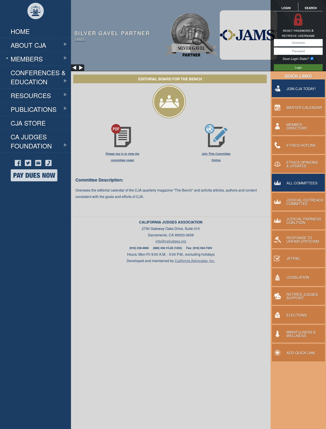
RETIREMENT (24, 190)
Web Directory (29, 200)
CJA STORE (28, 122)
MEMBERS (27, 58)
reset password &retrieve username (298, 33)
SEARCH (311, 8)
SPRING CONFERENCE (30, 188)
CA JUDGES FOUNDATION (31, 141)
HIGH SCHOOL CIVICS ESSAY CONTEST (35, 20)
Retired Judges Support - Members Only (37, 21)
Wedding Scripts (32, 211)
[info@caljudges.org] (37, 164)
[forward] (81, 67)
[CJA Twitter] (26, 164)
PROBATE (17, 209)
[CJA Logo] (35, 11)
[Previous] (74, 67)
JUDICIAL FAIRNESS (27, 157)
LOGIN (286, 8)
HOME (20, 31)
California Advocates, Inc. (195, 260)
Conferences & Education (38, 77)
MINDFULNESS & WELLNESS (35, 198)
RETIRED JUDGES (25, 237)
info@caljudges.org (170, 241)
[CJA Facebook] (10, 164)
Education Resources (24, 20)
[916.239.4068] (47, 164)
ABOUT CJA (28, 44)
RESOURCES (31, 95)
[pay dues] (28, 179)
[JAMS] (219, 35)
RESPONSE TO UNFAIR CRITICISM (30, 222)
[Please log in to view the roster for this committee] (122, 146)
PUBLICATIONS (34, 109)
